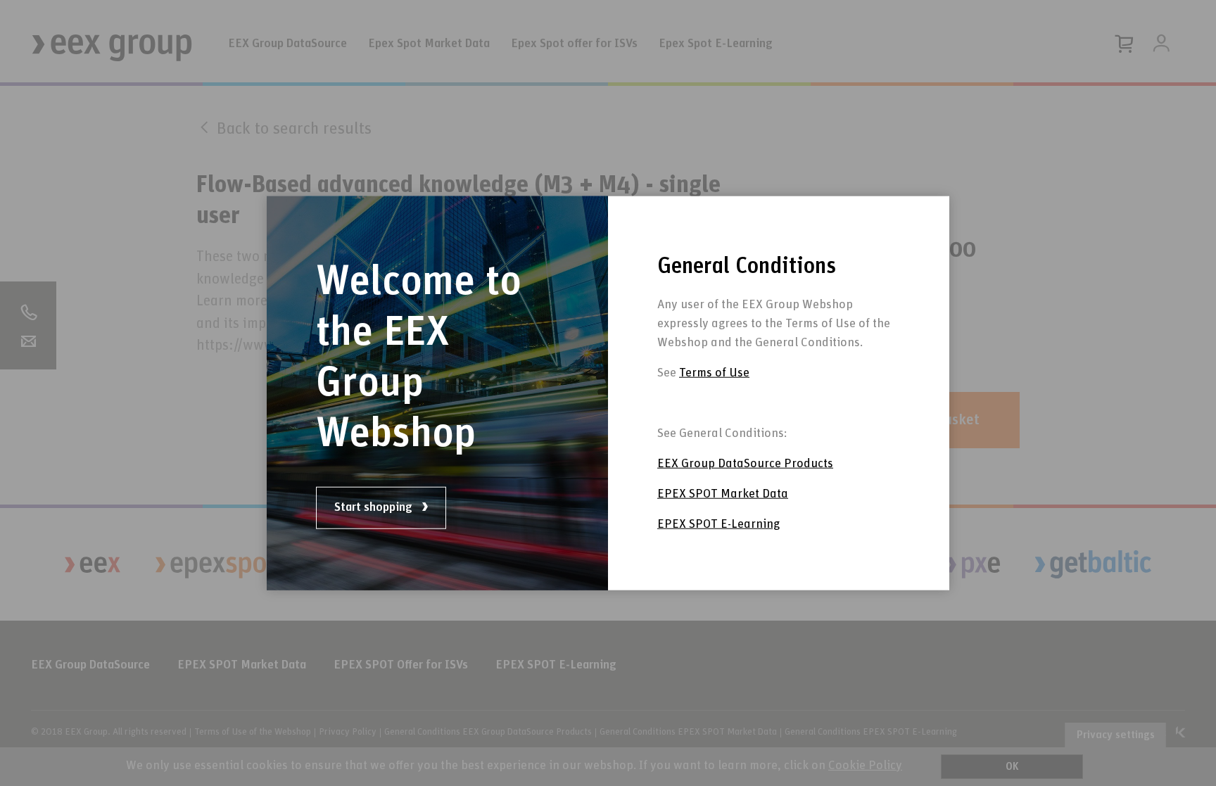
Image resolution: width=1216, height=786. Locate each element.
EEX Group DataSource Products (745, 463)
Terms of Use (714, 373)
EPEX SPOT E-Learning (718, 524)
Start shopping (374, 507)
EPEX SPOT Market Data (722, 494)
